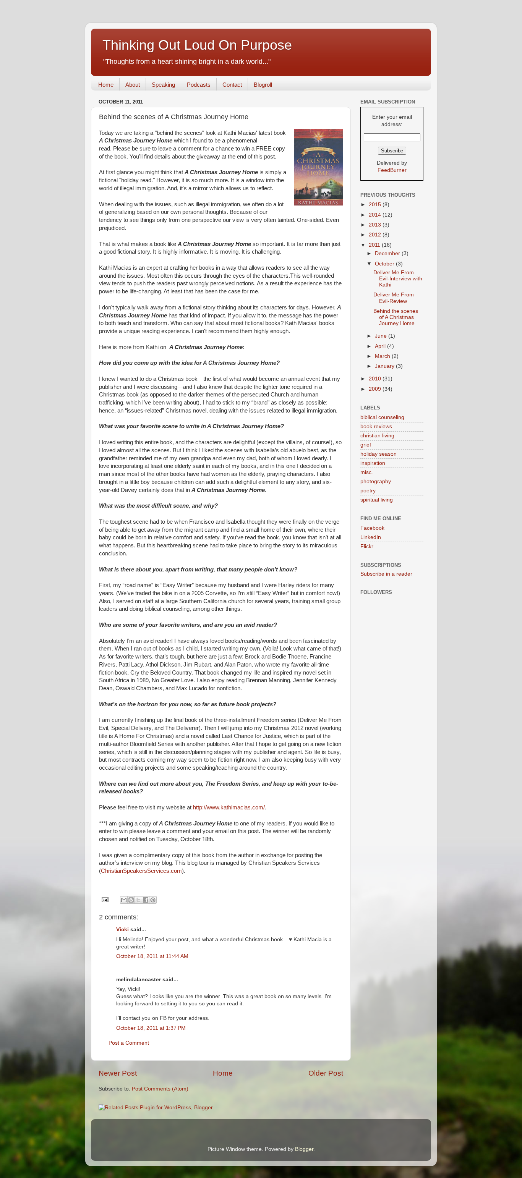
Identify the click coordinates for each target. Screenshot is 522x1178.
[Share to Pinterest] (153, 900)
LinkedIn (370, 537)
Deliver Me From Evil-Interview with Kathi (397, 279)
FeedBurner (392, 170)
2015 (376, 204)
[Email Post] (104, 900)
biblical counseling (382, 417)
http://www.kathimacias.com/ (229, 807)
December (388, 253)
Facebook (372, 528)
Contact (232, 84)
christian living (377, 436)
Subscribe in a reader (386, 574)
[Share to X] (138, 900)
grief (365, 445)
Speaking (163, 84)
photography (375, 481)
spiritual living (376, 500)
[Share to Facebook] (145, 900)
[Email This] (124, 900)
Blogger (304, 1149)
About (132, 84)
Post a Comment (129, 1043)
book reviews (376, 426)
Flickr (366, 546)
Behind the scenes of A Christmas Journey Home (395, 317)
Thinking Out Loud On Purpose (197, 45)
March (383, 356)
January (385, 366)
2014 (376, 215)
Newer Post (118, 1073)
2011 (375, 245)
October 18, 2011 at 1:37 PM (151, 1028)
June (381, 336)
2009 (376, 389)
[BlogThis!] (131, 900)
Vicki (122, 929)
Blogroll (263, 84)
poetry (368, 491)
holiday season (378, 454)
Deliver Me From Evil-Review (393, 298)
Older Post (325, 1073)
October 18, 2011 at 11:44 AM (152, 956)
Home (105, 84)
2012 (376, 235)
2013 (376, 225)
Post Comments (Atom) (160, 1089)
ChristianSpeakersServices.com (141, 871)
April (381, 346)
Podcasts (199, 84)
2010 (376, 379)
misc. (366, 472)
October (385, 264)
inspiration (372, 463)
